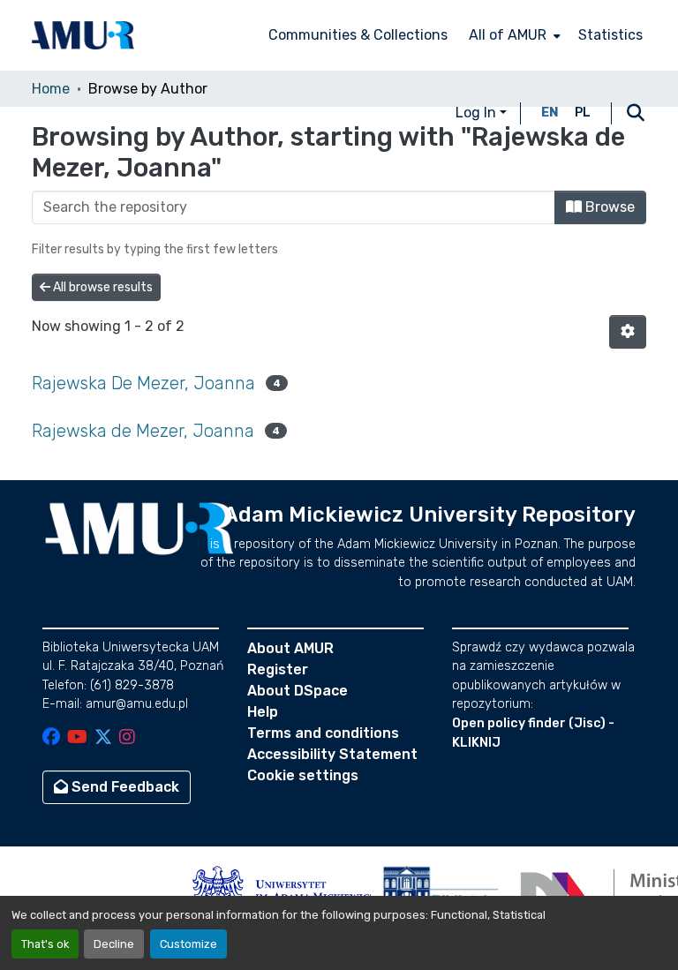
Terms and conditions (323, 733)
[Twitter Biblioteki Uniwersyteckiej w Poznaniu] (103, 738)
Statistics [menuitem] (610, 34)
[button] (83, 35)
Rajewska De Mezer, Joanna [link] (143, 383)
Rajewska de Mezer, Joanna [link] (143, 430)
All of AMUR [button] (507, 34)
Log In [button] (478, 112)
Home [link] (51, 88)
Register (277, 669)
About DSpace (297, 690)
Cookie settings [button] (302, 775)
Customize (188, 944)
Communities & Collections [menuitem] (358, 34)
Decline (114, 944)
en (550, 112)
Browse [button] (608, 207)
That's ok (45, 944)
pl (583, 112)
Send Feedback (123, 786)
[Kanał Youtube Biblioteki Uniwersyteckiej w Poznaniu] (77, 738)
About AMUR (290, 648)
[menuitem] (513, 35)
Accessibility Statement (332, 754)
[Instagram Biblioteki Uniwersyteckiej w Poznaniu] (127, 738)
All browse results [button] (101, 287)
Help (262, 711)
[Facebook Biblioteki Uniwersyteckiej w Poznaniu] (51, 738)
